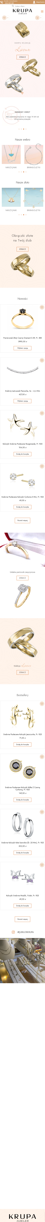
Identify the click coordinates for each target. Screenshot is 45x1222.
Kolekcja (22, 666)
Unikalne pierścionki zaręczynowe (22, 572)
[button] (19, 129)
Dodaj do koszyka (22, 454)
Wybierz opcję (22, 348)
